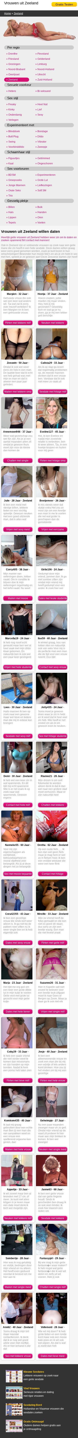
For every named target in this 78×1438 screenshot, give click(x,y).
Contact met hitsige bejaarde (52, 874)
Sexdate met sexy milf (18, 736)
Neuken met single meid (52, 1149)
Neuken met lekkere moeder (52, 323)
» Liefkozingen (43, 185)
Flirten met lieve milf (18, 1080)
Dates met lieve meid (52, 1356)
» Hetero (11, 91)
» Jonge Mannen (15, 185)
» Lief (38, 109)
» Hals (10, 212)
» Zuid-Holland (43, 79)
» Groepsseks (14, 180)
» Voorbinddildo (15, 146)
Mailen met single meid (18, 1287)
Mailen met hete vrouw (18, 1149)
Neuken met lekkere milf (18, 1218)
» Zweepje (41, 146)
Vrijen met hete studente (18, 667)
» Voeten (40, 222)
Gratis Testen (64, 4)
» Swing (10, 141)
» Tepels (11, 222)
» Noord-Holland (44, 69)
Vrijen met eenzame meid (52, 530)
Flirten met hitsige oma (53, 460)
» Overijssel (13, 74)
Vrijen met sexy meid (18, 529)
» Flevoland (42, 53)
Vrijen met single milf (52, 1011)
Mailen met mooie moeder (18, 599)
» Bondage (41, 131)
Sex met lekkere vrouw (18, 1356)
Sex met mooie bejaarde (18, 873)
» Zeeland (12, 79)
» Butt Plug (12, 136)
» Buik (38, 207)
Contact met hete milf (18, 805)
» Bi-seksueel (43, 91)
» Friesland (12, 58)
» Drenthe (11, 53)
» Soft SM (40, 190)
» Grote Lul (41, 180)
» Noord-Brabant (15, 69)
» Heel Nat (41, 104)
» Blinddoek (13, 131)
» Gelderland (42, 58)
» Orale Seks (13, 190)
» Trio (9, 195)
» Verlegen (12, 119)
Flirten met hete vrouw (52, 1080)
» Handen (41, 212)
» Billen (10, 207)
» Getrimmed (42, 158)
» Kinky (10, 109)
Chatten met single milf (53, 1287)
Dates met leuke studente (52, 598)
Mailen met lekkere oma (17, 391)
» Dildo (39, 136)
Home (7, 13)
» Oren (39, 217)
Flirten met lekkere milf (18, 322)
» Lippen (11, 217)
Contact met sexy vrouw (52, 667)
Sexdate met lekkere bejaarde (52, 1219)
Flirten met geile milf (52, 942)
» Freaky (11, 104)
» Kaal (10, 163)
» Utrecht (40, 74)
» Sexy (39, 114)
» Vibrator (40, 141)
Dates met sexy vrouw (18, 942)
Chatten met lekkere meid (52, 805)
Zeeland (18, 13)
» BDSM (11, 174)
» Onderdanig (14, 114)
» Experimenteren (45, 174)
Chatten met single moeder (17, 461)
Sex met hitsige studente (53, 736)
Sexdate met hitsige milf (52, 391)
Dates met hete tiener (18, 1011)
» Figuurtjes (13, 158)
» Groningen (13, 64)
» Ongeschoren (44, 163)
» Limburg (41, 64)
